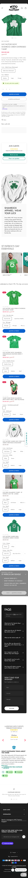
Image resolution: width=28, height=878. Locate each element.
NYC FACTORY (5, 41)
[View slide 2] (13, 799)
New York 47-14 (16, 553)
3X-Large (6, 325)
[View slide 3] (15, 799)
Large (12, 78)
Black (15, 451)
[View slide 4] (17, 799)
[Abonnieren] (23, 836)
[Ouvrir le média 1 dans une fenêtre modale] (23, 17)
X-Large (19, 78)
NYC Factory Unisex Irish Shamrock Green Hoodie (11, 537)
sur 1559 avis (14, 731)
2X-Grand (6, 414)
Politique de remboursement (9, 869)
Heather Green (7, 364)
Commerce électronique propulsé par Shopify (19, 866)
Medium (5, 78)
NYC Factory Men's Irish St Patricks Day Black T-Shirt (14, 309)
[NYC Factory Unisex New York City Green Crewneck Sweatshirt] (14, 431)
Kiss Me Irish (7, 318)
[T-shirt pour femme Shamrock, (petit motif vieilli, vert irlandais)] (14, 387)
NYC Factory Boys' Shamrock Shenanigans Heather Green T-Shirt (13, 354)
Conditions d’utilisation (7, 871)
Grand (14, 414)
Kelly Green (23, 502)
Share (5, 120)
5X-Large (23, 325)
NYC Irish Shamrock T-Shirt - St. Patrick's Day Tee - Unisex (12, 493)
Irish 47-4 (6, 553)
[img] (14, 730)
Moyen (21, 414)
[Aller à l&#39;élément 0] (12, 38)
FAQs (14, 614)
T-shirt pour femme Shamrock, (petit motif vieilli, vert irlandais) (13, 398)
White (21, 451)
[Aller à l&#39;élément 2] (14, 38)
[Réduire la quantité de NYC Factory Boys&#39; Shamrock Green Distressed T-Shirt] (3, 89)
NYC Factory (6, 439)
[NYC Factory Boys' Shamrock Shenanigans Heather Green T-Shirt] (14, 342)
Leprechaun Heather (19, 318)
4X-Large (14, 325)
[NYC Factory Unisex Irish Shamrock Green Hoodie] (14, 526)
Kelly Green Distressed (8, 70)
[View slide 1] (11, 799)
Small (20, 371)
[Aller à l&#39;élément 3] (16, 38)
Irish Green (6, 451)
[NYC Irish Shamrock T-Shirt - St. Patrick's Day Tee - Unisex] (14, 482)
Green (12, 458)
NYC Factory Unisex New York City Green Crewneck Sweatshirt (14, 442)
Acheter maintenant (14, 99)
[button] (3, 740)
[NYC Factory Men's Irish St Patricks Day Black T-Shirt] (14, 298)
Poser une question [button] (14, 158)
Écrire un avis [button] (14, 155)
